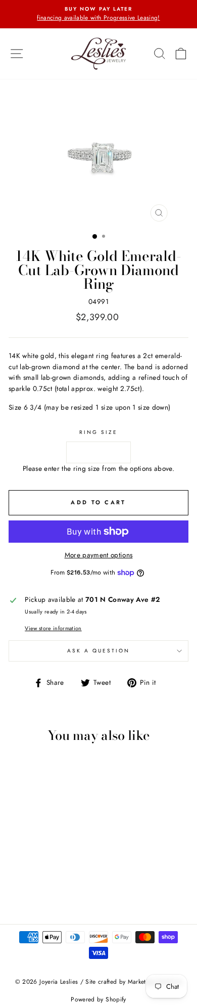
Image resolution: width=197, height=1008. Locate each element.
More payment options (99, 555)
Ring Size (98, 432)
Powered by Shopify (98, 999)
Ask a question (98, 650)
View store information (53, 628)
